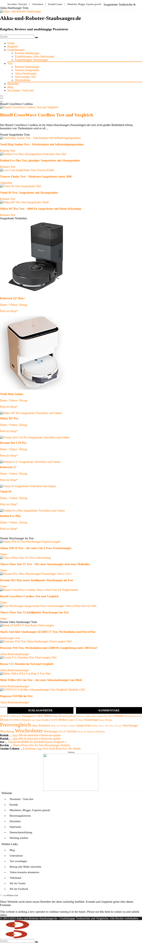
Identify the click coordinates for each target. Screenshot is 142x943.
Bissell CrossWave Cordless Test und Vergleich (46, 114)
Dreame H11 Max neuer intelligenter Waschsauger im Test (36, 580)
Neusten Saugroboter (27, 70)
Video (3, 554)
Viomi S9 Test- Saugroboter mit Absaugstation (29, 192)
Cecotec (80, 716)
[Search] (1, 101)
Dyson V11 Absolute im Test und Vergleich (26, 663)
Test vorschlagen (18, 861)
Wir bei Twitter (18, 883)
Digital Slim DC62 (106, 716)
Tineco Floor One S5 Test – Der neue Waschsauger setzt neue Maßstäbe (45, 564)
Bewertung (64, 716)
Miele (81, 720)
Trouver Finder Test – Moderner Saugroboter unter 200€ (36, 176)
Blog (10, 87)
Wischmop (7, 731)
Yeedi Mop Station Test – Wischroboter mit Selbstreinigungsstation (42, 144)
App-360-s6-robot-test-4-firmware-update (36, 735)
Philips (108, 720)
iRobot (62, 719)
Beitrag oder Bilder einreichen (25, 866)
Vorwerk (118, 726)
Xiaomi (71, 731)
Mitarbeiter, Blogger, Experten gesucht (84, 4)
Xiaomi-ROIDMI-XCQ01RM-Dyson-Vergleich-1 (37, 741)
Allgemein (6, 182)
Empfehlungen (16, 49)
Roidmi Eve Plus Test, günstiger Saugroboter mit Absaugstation (40, 160)
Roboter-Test (7, 150)
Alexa (48, 716)
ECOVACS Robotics (20, 719)
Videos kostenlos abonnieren (24, 872)
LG (76, 719)
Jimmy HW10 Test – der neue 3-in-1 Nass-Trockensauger (36, 548)
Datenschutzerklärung (21, 832)
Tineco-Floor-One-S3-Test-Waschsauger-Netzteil (41, 745)
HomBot (46, 720)
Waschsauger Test (25, 76)
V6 (106, 725)
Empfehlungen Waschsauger (31, 59)
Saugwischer (83, 725)
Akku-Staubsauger (26, 73)
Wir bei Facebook (19, 889)
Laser (71, 719)
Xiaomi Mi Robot (96, 731)
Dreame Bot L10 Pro (133, 716)
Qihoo (35, 725)
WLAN (62, 731)
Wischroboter (22, 80)
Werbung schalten (19, 838)
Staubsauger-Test (10, 638)
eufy (34, 720)
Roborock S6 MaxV (59, 726)
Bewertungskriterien (20, 815)
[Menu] (1, 97)
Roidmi (72, 726)
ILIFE (54, 719)
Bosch (73, 716)
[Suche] (36, 37)
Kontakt (14, 804)
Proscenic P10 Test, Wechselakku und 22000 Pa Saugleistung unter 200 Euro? (49, 647)
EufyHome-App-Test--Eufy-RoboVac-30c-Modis (52, 748)
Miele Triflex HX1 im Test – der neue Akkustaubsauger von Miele (41, 680)
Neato (101, 720)
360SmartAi (15, 716)
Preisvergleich (15, 725)
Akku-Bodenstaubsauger (14, 654)
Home (11, 43)
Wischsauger (50, 731)
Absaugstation (28, 715)
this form (105, 911)
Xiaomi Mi (81, 732)
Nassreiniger (91, 719)
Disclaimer (15, 821)
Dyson (4, 719)
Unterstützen (37, 4)
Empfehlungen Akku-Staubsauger (34, 56)
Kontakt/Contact (55, 4)
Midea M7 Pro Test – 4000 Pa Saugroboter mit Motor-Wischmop (40, 208)
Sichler (95, 726)
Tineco (101, 726)
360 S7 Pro (5, 716)
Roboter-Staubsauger (27, 53)
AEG (40, 716)
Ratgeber (12, 46)
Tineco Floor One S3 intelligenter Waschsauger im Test (34, 612)
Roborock (44, 725)
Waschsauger (130, 725)
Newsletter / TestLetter (17, 4)
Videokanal (15, 877)
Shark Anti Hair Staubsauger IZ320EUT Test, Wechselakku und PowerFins (47, 631)
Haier (38, 720)
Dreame (119, 715)
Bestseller (13, 83)
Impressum (15, 826)
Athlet (55, 716)
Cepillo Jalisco (91, 716)
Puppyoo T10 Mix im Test (16, 696)
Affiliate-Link (12, 895)
